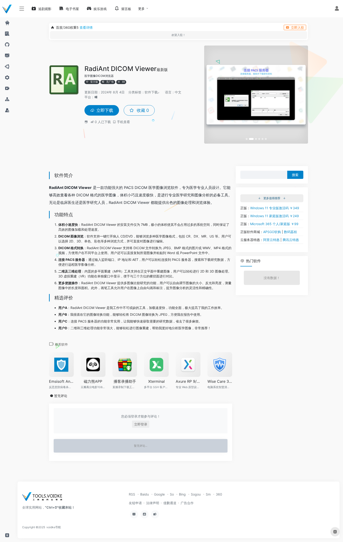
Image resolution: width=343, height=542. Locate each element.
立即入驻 (297, 27)
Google (159, 494)
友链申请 (135, 503)
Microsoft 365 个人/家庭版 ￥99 (274, 224)
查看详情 (86, 27)
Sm (208, 494)
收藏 (142, 110)
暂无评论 (60, 396)
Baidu (144, 494)
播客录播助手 (125, 381)
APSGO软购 (272, 232)
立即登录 (140, 424)
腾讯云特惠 (291, 240)
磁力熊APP (93, 381)
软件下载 (151, 92)
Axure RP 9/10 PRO (188, 381)
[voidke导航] (43, 498)
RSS (132, 494)
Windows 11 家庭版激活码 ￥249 (274, 216)
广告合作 (187, 503)
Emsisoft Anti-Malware (61, 381)
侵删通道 (169, 503)
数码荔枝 (290, 232)
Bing (182, 494)
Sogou (196, 494)
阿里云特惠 (271, 240)
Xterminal (156, 381)
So (172, 494)
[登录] (336, 9)
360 (219, 494)
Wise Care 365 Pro (219, 381)
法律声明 (152, 503)
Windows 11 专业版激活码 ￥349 (274, 208)
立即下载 (104, 110)
